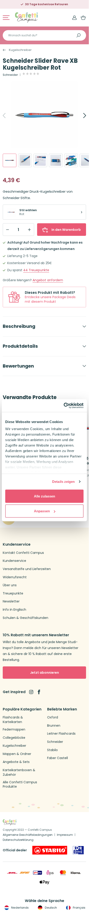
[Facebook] (39, 692)
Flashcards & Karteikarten (13, 719)
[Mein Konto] (74, 18)
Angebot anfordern (48, 280)
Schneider (10, 75)
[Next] (79, 115)
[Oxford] (78, 850)
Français (78, 907)
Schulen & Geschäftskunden (25, 618)
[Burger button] (6, 17)
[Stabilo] (49, 850)
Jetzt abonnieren (44, 672)
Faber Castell (57, 758)
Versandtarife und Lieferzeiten (27, 569)
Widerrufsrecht (15, 577)
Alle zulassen (44, 496)
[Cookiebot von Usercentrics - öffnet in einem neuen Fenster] (64, 406)
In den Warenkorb (66, 229)
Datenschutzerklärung (18, 840)
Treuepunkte (36, 270)
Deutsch (50, 907)
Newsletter (11, 601)
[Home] (26, 17)
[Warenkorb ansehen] (83, 18)
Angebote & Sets (16, 762)
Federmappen (14, 729)
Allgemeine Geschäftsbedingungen (28, 835)
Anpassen (42, 511)
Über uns (10, 585)
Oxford (52, 717)
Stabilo (52, 750)
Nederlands (19, 907)
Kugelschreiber (20, 50)
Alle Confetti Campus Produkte (20, 784)
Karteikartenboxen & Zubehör (19, 772)
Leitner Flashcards (61, 733)
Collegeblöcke (14, 738)
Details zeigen (63, 482)
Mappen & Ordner (17, 754)
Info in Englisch (14, 609)
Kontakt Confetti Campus (23, 553)
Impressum (65, 835)
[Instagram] (31, 692)
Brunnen (53, 725)
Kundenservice (14, 561)
